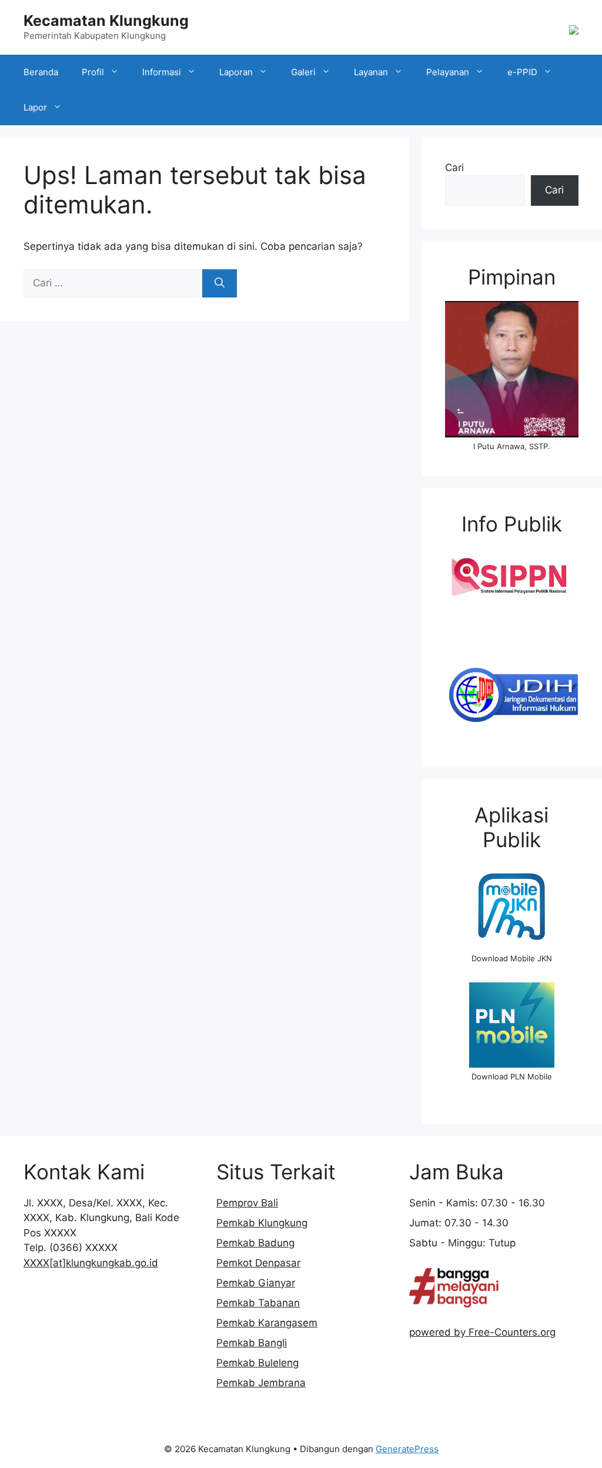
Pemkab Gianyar (255, 1283)
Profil (93, 72)
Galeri (303, 72)
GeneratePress (407, 1448)
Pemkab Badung (255, 1243)
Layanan (371, 72)
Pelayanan (447, 72)
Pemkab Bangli (251, 1343)
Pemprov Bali (247, 1203)
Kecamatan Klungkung (106, 20)
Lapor (35, 107)
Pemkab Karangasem (266, 1323)
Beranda (41, 72)
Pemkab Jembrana (261, 1383)
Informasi (161, 72)
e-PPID (522, 72)
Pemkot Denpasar (258, 1263)
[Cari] (219, 283)
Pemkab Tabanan (258, 1303)
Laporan (236, 72)
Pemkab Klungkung (261, 1223)
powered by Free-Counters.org (482, 1332)
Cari (454, 167)
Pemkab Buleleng (257, 1363)
